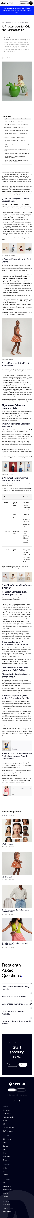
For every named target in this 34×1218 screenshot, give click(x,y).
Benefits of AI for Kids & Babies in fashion (15, 137)
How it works (6, 1110)
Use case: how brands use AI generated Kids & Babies (16, 149)
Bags (4, 1149)
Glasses (5, 1146)
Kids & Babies (7, 1139)
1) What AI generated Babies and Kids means (16, 130)
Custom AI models (8, 1127)
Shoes (5, 1142)
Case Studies (7, 1186)
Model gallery (7, 1113)
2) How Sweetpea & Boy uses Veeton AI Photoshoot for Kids (15, 157)
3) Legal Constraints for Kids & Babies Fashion (16, 124)
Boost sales (6, 1156)
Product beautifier (8, 1117)
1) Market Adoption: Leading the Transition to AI (17, 153)
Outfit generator (8, 1131)
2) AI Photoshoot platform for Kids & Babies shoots (16, 134)
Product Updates (8, 1190)
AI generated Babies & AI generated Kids (15, 127)
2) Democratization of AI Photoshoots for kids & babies (17, 145)
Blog (4, 1183)
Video (5, 1120)
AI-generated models (25, 612)
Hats (4, 1153)
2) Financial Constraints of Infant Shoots (15, 122)
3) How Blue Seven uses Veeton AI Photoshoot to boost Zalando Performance (17, 161)
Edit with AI (6, 1124)
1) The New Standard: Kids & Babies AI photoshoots (15, 141)
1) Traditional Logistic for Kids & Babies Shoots (17, 119)
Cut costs (6, 1160)
